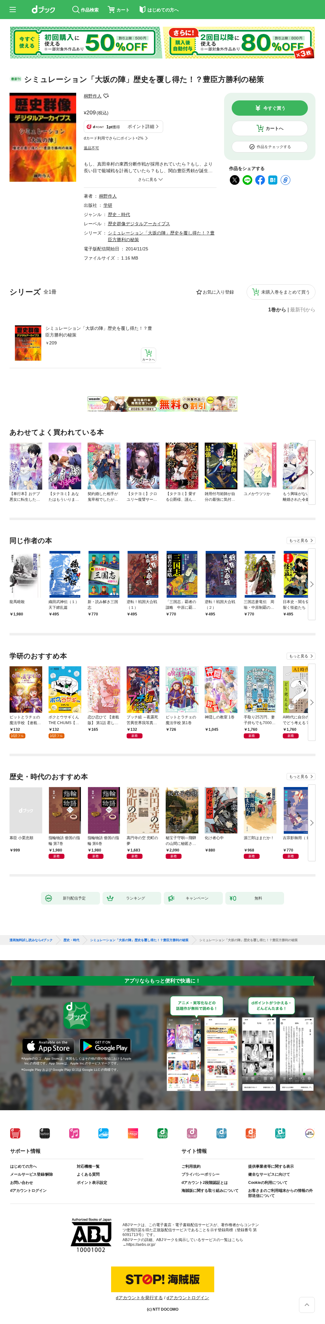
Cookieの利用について (268, 1182)
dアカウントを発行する (139, 1297)
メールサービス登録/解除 (31, 1174)
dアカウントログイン (28, 1190)
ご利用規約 (191, 1166)
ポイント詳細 (141, 126)
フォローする (106, 96)
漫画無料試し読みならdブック (31, 940)
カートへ (274, 128)
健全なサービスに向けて (269, 1174)
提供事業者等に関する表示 (271, 1166)
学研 (107, 205)
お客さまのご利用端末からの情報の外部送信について (280, 1193)
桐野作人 (93, 95)
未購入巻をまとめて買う (285, 292)
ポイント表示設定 (92, 1182)
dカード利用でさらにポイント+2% (113, 138)
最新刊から (302, 309)
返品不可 (91, 148)
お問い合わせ (21, 1182)
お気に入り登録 (218, 292)
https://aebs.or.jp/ (140, 1244)
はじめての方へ (23, 1166)
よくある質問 (88, 1174)
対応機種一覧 (88, 1166)
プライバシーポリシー (201, 1174)
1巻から (277, 309)
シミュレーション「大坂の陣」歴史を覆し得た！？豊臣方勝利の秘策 (98, 331)
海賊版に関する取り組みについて (210, 1190)
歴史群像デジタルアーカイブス (139, 223)
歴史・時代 (119, 214)
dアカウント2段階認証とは (205, 1182)
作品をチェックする (274, 147)
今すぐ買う (274, 108)
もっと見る (298, 540)
